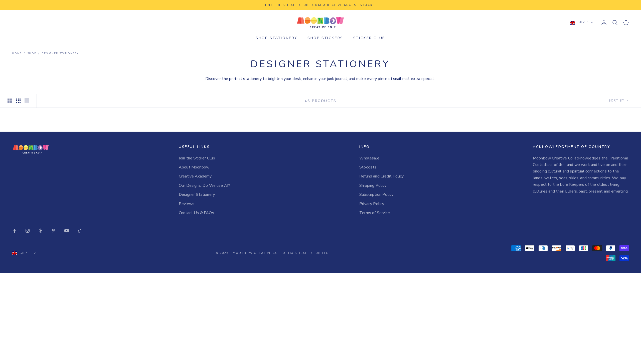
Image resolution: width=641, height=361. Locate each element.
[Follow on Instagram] (27, 230)
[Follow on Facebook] (14, 230)
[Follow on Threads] (40, 230)
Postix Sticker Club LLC (304, 253)
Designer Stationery (60, 53)
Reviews (186, 204)
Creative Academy (195, 176)
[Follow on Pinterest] (53, 230)
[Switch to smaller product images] (18, 101)
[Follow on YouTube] (66, 230)
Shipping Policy (372, 185)
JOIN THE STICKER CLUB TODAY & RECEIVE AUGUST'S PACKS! (320, 5)
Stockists (367, 167)
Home (17, 53)
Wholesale (369, 158)
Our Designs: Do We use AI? (204, 185)
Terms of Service (374, 213)
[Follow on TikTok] (79, 230)
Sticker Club (369, 37)
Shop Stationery (276, 37)
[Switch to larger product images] (10, 101)
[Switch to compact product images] (27, 101)
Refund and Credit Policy (381, 176)
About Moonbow (194, 167)
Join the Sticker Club (197, 158)
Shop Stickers (325, 37)
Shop (31, 53)
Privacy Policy (371, 204)
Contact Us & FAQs (196, 213)
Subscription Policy (376, 194)
